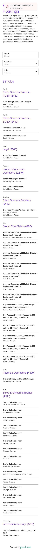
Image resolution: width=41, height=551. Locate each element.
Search (6, 53)
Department (8, 62)
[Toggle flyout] (36, 63)
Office (6, 70)
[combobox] (4, 64)
